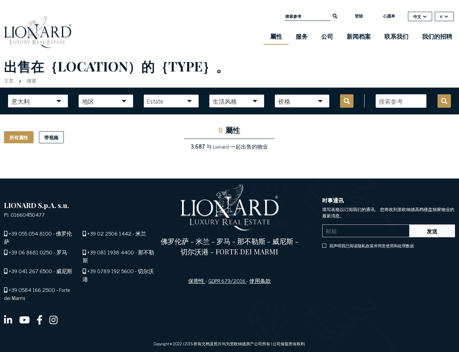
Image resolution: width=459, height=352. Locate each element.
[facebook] (40, 319)
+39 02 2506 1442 (109, 233)
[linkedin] (8, 319)
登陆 (359, 15)
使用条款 (260, 280)
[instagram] (53, 319)
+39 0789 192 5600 (110, 270)
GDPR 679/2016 (227, 280)
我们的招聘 (437, 36)
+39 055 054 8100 (30, 233)
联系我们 (396, 36)
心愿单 (389, 15)
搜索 (31, 80)
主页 (9, 80)
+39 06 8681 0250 (30, 252)
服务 (302, 36)
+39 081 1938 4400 (110, 252)
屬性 (276, 36)
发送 (432, 231)
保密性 (197, 280)
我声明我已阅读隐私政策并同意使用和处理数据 (371, 246)
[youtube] (24, 319)
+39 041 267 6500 (30, 270)
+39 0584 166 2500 (31, 289)
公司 (327, 36)
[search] (335, 15)
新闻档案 (359, 36)
